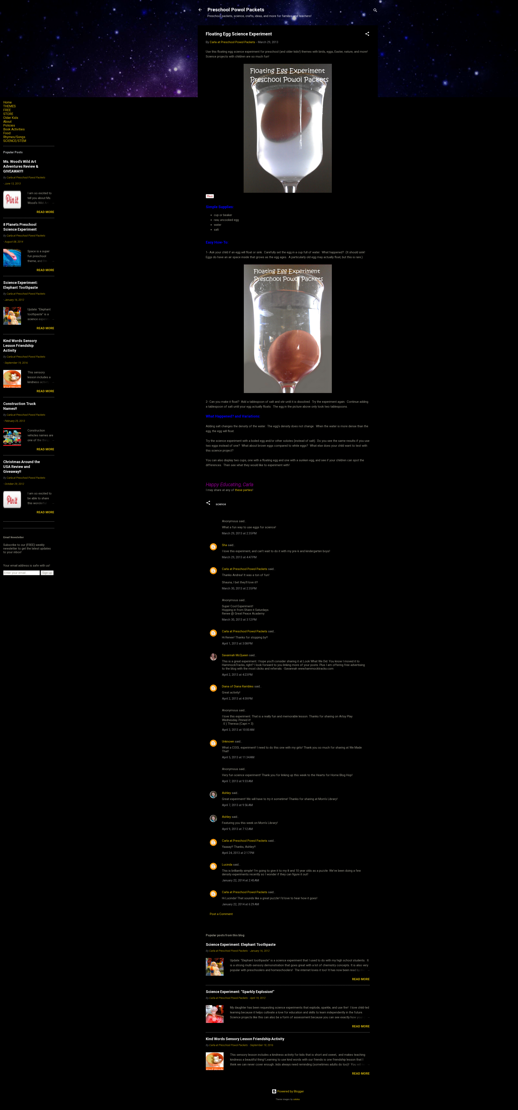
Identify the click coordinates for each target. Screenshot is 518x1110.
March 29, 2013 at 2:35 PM (239, 533)
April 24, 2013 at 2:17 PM (238, 853)
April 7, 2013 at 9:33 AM (237, 781)
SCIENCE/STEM (14, 141)
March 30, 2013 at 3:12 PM (239, 619)
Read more (361, 979)
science (221, 504)
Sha (224, 545)
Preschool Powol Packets (235, 10)
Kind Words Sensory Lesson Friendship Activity (245, 1039)
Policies (9, 125)
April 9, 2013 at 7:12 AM (237, 829)
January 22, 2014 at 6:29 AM (240, 904)
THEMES (9, 106)
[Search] (375, 11)
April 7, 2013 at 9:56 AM (237, 805)
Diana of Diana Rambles (238, 686)
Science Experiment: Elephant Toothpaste (241, 944)
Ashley (226, 793)
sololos (296, 1099)
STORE (8, 114)
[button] (367, 34)
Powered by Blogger (290, 1091)
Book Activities (14, 129)
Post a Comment (221, 914)
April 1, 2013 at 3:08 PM (237, 643)
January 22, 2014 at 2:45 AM (240, 880)
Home (7, 102)
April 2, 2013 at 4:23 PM (237, 674)
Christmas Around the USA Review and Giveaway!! (21, 467)
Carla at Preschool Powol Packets (244, 569)
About (7, 122)
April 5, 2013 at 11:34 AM (238, 757)
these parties (243, 490)
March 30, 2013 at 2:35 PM (239, 588)
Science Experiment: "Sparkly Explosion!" (240, 992)
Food (7, 133)
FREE (7, 110)
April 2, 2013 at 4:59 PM (237, 698)
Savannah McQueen (235, 655)
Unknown (228, 741)
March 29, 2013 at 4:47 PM (239, 557)
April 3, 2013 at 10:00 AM (238, 730)
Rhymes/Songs (14, 137)
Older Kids (10, 118)
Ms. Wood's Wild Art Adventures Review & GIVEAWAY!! (20, 166)
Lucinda (227, 864)
